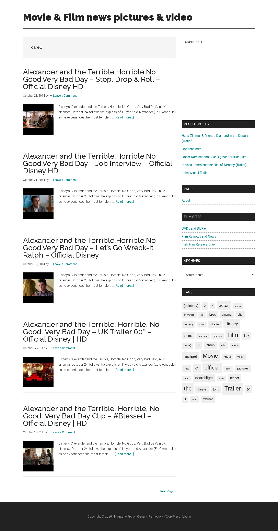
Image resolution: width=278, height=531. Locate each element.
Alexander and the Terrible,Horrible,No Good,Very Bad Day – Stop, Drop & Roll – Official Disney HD (91, 79)
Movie (210, 355)
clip (240, 314)
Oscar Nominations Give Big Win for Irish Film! (214, 157)
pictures (243, 368)
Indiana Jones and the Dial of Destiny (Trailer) (214, 165)
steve (221, 378)
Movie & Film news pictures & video (108, 17)
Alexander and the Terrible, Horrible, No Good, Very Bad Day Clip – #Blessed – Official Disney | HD (91, 415)
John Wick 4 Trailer (195, 173)
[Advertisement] (218, 83)
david (202, 324)
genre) (187, 345)
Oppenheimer (191, 149)
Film (233, 335)
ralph (186, 378)
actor (224, 305)
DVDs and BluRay (194, 228)
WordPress (172, 516)
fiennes (217, 336)
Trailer (232, 388)
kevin (235, 345)
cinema (227, 314)
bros (212, 314)
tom (216, 389)
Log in (186, 516)
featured (203, 336)
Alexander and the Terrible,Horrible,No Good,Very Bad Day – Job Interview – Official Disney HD (97, 163)
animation (189, 315)
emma (188, 336)
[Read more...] (124, 117)
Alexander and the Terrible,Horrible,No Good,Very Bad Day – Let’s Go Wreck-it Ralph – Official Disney (89, 247)
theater (202, 389)
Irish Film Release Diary (199, 244)
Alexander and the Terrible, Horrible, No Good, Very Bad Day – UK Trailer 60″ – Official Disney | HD (91, 331)
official (212, 368)
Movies (227, 357)
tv (248, 389)
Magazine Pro (123, 516)
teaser (234, 378)
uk (185, 399)
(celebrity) (191, 306)
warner (208, 399)
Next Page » (168, 491)
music (240, 357)
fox (246, 335)
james (210, 345)
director (215, 324)
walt (194, 399)
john (223, 345)
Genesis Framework (150, 516)
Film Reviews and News (199, 236)
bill (202, 315)
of (197, 368)
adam (238, 306)
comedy (188, 324)
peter (228, 368)
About (186, 200)
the (188, 388)
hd (198, 345)
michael (190, 356)
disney (231, 323)
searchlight (204, 378)
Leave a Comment (65, 95)
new (186, 368)
